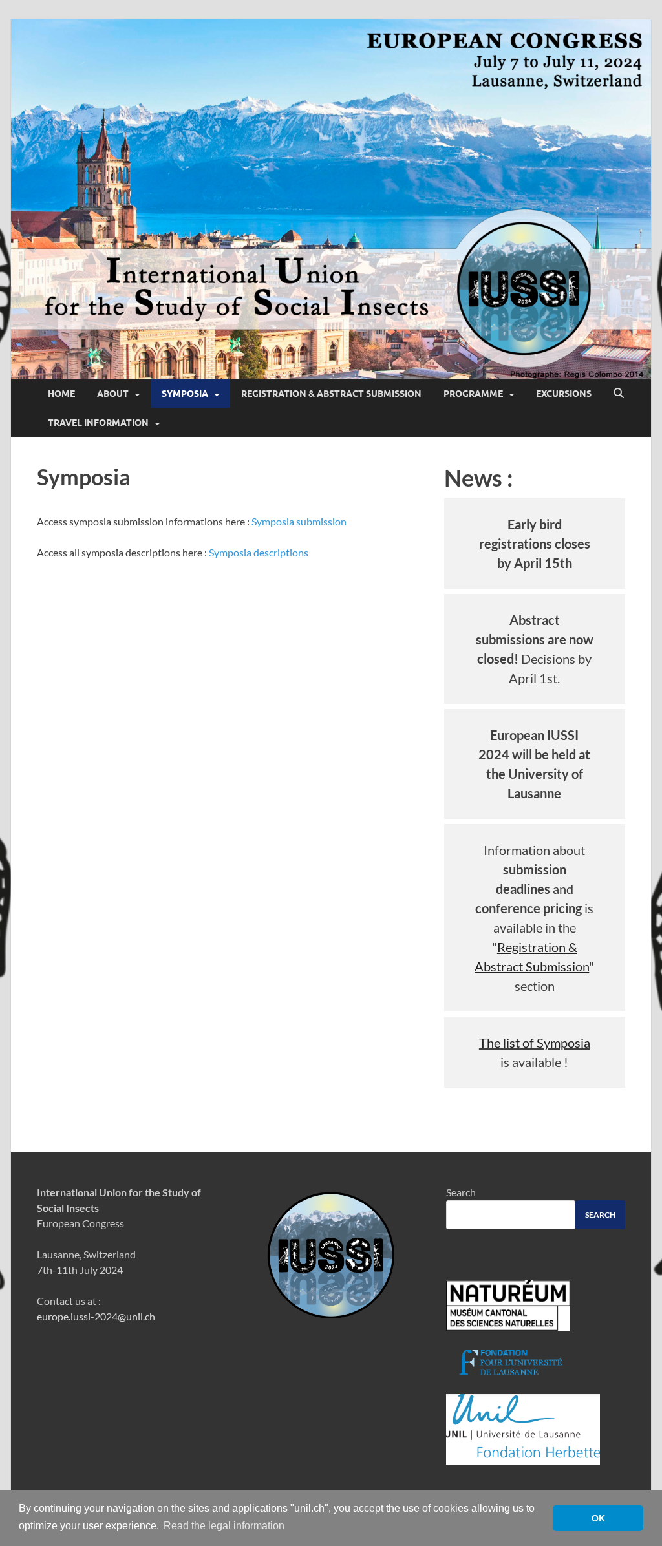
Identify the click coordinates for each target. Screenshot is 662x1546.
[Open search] (618, 393)
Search (461, 1192)
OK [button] (598, 1518)
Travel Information (98, 423)
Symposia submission (299, 521)
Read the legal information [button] (224, 1525)
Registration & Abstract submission (331, 393)
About (113, 393)
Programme (473, 393)
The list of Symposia (534, 1042)
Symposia (185, 393)
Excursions (564, 393)
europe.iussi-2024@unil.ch (96, 1316)
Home (61, 393)
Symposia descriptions (258, 552)
